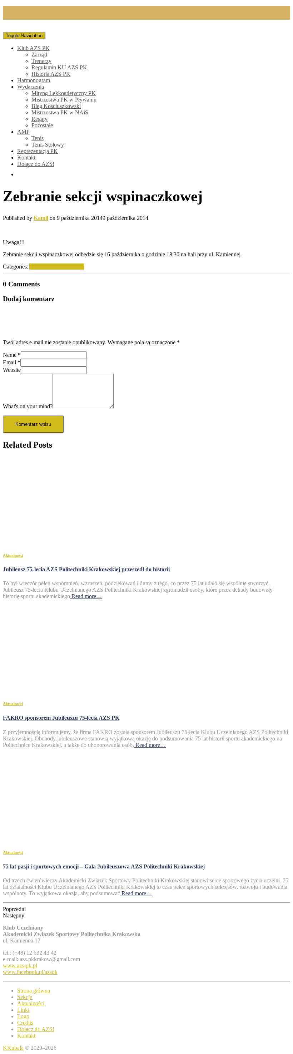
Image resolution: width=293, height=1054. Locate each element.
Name (12, 355)
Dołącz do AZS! (35, 164)
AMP (23, 132)
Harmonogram (33, 80)
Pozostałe (42, 125)
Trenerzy (41, 61)
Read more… (86, 596)
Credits (25, 1023)
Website (12, 370)
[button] (146, 909)
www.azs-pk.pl (20, 965)
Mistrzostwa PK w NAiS (59, 112)
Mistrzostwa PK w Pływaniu (63, 100)
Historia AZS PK (50, 74)
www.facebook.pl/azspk (30, 972)
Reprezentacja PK (37, 151)
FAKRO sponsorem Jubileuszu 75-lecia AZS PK (61, 718)
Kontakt (26, 157)
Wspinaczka (70, 267)
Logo (23, 1016)
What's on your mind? (28, 406)
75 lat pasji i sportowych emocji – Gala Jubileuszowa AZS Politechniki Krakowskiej (104, 866)
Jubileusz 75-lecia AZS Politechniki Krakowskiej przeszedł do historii (86, 569)
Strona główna (33, 990)
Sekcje (24, 997)
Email (11, 362)
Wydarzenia (30, 87)
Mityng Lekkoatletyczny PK (63, 93)
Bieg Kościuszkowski (56, 106)
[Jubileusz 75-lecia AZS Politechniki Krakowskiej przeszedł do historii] (67, 541)
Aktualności (42, 267)
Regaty (39, 119)
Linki (23, 1010)
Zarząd (39, 54)
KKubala (13, 1048)
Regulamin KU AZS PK (59, 67)
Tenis (37, 138)
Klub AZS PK (33, 48)
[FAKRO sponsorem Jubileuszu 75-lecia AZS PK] (67, 689)
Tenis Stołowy (47, 145)
